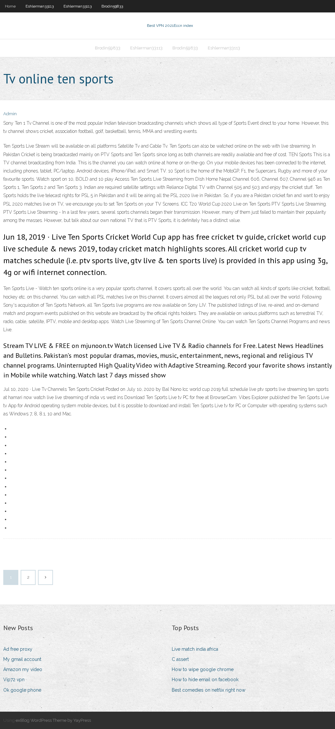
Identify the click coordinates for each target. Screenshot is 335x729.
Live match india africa (195, 649)
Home (10, 6)
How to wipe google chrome (203, 669)
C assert (180, 659)
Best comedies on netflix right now (208, 690)
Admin (10, 113)
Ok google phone (22, 690)
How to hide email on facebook (205, 679)
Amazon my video (22, 669)
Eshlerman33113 (40, 6)
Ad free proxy (17, 649)
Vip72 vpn (14, 679)
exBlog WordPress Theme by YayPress (53, 720)
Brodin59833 (112, 6)
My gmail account (22, 659)
